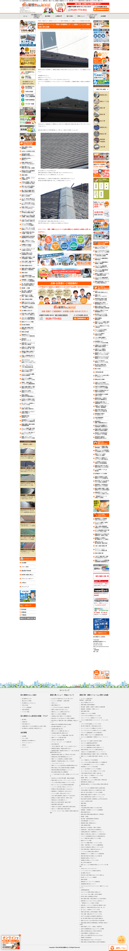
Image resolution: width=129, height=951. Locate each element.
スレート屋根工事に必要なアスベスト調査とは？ (28, 429)
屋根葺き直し (104, 127)
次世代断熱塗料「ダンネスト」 (99, 418)
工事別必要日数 (99, 372)
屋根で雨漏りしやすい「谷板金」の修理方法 (28, 307)
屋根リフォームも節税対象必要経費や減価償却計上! (102, 561)
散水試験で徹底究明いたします (58, 726)
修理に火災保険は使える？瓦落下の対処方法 (102, 391)
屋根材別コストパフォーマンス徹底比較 (28, 335)
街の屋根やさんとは (26, 698)
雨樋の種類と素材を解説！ (57, 804)
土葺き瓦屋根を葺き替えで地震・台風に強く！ (28, 233)
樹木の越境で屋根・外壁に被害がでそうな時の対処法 (102, 489)
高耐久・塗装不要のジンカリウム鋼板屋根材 (28, 383)
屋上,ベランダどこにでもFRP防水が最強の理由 (28, 212)
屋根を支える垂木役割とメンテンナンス (28, 391)
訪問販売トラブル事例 (101, 473)
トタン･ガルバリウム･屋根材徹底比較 (28, 366)
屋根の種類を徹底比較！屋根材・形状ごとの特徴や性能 (94, 754)
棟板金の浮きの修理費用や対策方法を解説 (28, 171)
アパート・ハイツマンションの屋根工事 (101, 550)
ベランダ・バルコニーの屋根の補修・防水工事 (62, 735)
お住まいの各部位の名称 (28, 151)
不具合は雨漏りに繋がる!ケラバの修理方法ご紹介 (28, 182)
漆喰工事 (102, 108)
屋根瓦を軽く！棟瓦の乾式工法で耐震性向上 (101, 399)
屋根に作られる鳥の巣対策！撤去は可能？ (61, 802)
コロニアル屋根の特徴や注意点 (100, 334)
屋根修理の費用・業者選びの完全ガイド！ (28, 155)
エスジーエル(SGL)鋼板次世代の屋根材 (28, 374)
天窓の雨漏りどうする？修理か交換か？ (28, 412)
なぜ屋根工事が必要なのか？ (101, 291)
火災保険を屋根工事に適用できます (59, 733)
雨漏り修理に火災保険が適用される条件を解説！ (101, 430)
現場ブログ (45, 20)
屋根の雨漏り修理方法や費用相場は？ (28, 395)
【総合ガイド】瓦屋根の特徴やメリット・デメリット (93, 751)
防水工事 (102, 121)
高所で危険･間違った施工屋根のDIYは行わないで (28, 387)
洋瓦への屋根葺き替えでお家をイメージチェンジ (28, 356)
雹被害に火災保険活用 (86, 937)
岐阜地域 (23, 609)
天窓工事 (102, 147)
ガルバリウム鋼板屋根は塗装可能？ (101, 259)
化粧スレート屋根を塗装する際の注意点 (100, 350)
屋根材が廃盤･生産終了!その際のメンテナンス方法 (93, 794)
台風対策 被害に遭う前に (57, 728)
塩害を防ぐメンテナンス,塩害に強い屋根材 (28, 343)
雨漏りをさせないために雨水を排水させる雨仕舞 (28, 303)
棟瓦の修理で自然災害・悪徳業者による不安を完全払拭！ (94, 799)
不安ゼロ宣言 (25, 705)
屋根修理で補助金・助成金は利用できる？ (101, 437)
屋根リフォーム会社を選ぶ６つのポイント (102, 376)
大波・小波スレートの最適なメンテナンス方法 (28, 241)
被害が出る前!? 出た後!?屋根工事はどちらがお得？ (102, 466)
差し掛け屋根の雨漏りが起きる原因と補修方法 (28, 284)
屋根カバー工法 (104, 101)
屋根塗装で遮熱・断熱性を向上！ (89, 823)
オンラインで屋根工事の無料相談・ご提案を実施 (101, 447)
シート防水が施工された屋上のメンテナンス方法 (28, 203)
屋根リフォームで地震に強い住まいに (60, 731)
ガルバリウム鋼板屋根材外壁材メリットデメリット (102, 278)
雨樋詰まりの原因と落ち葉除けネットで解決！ (102, 538)
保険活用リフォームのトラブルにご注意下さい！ (92, 900)
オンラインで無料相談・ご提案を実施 (60, 700)
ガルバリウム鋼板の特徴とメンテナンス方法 (28, 379)
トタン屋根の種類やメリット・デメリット (101, 338)
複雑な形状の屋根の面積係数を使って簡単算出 (28, 269)
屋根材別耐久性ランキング (26, 339)
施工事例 (47, 16)
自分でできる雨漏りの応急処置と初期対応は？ (101, 426)
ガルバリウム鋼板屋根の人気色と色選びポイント (92, 747)
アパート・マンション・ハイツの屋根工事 (61, 741)
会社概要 (103, 16)
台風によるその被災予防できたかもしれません (102, 383)
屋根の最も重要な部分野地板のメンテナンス (28, 328)
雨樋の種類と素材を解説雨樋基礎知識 (28, 425)
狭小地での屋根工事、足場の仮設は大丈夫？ (91, 726)
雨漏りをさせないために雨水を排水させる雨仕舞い (93, 920)
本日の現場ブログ (26, 724)
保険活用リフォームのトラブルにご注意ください (102, 493)
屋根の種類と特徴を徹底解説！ (27, 147)
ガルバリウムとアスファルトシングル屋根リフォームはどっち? (28, 361)
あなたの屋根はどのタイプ (87, 702)
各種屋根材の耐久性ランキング (88, 883)
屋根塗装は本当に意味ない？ (26, 159)
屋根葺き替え (104, 95)
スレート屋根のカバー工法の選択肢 (102, 326)
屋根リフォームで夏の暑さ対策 (58, 737)
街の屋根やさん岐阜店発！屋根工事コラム (32, 728)
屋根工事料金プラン (56, 705)
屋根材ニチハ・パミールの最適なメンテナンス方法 (102, 353)
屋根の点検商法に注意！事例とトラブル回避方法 (101, 477)
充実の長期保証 (25, 709)
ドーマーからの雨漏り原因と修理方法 (28, 408)
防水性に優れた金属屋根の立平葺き (89, 896)
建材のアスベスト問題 (28, 321)
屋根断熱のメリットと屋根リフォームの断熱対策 (28, 420)
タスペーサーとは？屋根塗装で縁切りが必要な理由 (93, 788)
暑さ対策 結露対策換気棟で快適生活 (27, 291)
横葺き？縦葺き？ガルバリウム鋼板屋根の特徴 (102, 274)
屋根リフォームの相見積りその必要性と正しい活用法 (102, 451)
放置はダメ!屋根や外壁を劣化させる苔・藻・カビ (28, 348)
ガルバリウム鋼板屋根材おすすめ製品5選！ (101, 270)
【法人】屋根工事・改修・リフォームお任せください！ (64, 746)
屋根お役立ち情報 (100, 379)
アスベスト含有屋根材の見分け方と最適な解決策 (28, 318)
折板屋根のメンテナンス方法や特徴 (89, 766)
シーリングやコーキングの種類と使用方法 (28, 249)
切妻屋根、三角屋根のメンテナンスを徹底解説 (28, 280)
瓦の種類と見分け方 (27, 310)
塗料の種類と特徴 (101, 576)
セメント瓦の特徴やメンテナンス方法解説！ (28, 224)
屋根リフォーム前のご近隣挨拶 (58, 714)
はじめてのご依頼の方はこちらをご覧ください (62, 698)
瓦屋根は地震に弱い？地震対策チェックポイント (102, 402)
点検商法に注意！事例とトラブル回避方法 (61, 716)
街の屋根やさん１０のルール (29, 703)
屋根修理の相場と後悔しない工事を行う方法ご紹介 (63, 754)
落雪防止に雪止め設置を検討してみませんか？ (62, 789)
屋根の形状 (25, 272)
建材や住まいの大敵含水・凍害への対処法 (28, 295)
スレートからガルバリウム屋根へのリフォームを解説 (102, 251)
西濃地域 (23, 612)
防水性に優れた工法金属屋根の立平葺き (27, 253)
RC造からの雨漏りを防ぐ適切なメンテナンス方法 (28, 400)
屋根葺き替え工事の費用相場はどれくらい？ (101, 303)
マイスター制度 (25, 711)
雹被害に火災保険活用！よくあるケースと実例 (101, 433)
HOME (39, 20)
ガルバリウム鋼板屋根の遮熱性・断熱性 (101, 263)
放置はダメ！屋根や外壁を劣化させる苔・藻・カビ (93, 907)
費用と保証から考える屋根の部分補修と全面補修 (62, 767)
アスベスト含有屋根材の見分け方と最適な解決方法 (93, 836)
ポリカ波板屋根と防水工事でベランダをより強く (102, 531)
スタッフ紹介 (25, 566)
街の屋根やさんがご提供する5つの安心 (36, 16)
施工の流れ (70, 16)
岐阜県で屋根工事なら (28, 574)
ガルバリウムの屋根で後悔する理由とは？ (28, 370)
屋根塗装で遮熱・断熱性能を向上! (101, 422)
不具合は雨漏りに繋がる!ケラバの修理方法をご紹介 (93, 790)
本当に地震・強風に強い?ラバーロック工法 (28, 262)
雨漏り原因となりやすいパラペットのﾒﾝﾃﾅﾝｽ (28, 207)
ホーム (25, 16)
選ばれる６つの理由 (26, 700)
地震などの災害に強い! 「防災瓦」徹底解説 (101, 406)
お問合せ (24, 582)
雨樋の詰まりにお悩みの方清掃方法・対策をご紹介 (102, 534)
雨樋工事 (102, 114)
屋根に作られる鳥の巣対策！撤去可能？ (101, 542)
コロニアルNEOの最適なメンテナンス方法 (101, 361)
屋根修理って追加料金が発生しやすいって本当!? (101, 485)
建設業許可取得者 (26, 570)
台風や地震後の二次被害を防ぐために (101, 395)
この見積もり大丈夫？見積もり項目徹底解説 (101, 462)
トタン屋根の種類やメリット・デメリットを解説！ (93, 764)
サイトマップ (25, 586)
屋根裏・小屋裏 (26, 288)
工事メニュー (81, 16)
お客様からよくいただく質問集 (88, 713)
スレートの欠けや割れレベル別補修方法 (101, 330)
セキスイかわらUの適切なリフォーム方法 (90, 715)
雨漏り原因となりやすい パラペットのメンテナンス (63, 780)
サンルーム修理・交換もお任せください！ (101, 523)
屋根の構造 (25, 175)
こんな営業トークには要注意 (101, 470)
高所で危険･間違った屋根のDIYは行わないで (91, 849)
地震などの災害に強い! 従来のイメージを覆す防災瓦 (93, 834)
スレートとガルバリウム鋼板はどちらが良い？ (101, 247)
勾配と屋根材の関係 (27, 299)
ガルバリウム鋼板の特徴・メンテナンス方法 (91, 842)
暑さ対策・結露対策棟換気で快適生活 (90, 818)
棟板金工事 (103, 134)
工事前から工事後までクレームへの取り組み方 (101, 458)
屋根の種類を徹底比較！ (98, 319)
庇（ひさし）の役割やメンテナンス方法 (28, 404)
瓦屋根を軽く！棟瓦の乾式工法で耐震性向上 (91, 829)
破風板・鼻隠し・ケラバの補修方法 (89, 777)
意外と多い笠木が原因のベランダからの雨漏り (28, 187)
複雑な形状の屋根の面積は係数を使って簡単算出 (92, 814)
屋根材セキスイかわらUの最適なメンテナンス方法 (102, 357)
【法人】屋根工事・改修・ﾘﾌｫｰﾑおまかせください (102, 557)
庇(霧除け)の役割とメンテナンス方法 (27, 245)
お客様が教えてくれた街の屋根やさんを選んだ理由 (34, 726)
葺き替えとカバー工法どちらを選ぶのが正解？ (101, 315)
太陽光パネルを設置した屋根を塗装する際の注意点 (63, 806)
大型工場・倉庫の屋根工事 (57, 739)
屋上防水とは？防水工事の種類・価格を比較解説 (28, 216)
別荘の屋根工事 (99, 553)
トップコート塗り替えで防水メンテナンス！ (28, 433)
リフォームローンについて (57, 763)
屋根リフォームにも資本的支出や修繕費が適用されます (64, 765)
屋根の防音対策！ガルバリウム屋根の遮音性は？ (102, 282)
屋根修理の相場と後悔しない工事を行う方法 (101, 299)
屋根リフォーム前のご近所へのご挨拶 (100, 454)
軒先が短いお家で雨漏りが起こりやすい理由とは (28, 314)
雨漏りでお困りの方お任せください (59, 709)
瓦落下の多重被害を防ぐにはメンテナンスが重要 (101, 387)
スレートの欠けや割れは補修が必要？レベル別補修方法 (94, 762)
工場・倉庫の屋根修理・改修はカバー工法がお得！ (102, 527)
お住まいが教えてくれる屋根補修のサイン (101, 311)
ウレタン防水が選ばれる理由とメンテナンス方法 (28, 199)
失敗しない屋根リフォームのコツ (101, 295)
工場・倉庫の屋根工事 (101, 546)
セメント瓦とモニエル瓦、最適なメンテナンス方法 (93, 771)
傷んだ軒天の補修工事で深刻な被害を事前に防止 (28, 191)
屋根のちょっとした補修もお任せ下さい (60, 711)
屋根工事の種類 (101, 89)
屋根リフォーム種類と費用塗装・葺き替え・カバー (102, 322)
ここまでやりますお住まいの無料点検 (92, 16)
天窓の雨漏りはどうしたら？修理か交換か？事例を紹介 (94, 779)
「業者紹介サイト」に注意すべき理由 (101, 497)
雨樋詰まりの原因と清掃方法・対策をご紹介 (61, 797)
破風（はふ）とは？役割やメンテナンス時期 (28, 437)
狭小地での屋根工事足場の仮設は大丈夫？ (101, 365)
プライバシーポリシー (28, 578)
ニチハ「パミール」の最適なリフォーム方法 (91, 717)
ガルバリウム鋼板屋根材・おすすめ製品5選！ (91, 732)
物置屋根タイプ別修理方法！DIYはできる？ (101, 519)
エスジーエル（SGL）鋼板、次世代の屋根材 (91, 894)
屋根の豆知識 (25, 331)
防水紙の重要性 (26, 324)
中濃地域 (23, 615)
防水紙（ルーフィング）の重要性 (89, 877)
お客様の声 (59, 16)
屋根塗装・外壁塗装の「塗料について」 (90, 709)
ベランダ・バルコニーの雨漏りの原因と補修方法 (28, 220)
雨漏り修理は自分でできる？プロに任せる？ (28, 163)
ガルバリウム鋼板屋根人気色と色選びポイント (101, 266)
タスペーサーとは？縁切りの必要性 (27, 195)
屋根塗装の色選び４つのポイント (100, 414)
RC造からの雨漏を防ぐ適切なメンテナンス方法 (92, 847)
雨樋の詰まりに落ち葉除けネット (59, 800)
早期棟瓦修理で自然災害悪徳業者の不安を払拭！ (28, 237)
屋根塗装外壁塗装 (102, 140)
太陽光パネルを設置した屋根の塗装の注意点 (101, 346)
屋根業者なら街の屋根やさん (29, 740)
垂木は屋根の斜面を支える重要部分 (59, 772)
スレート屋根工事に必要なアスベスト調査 (91, 838)
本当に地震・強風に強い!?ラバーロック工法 (91, 914)
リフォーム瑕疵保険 (26, 707)
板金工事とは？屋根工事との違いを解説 (28, 167)
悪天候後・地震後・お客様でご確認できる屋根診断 (93, 706)
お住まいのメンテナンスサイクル (89, 868)
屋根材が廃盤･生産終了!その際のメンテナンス (28, 352)
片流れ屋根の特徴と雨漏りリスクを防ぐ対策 (28, 276)
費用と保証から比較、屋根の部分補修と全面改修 (102, 307)
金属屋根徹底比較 (85, 889)
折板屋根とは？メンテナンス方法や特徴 (101, 342)
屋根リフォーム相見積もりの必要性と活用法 (61, 758)
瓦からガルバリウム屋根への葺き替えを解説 (101, 255)
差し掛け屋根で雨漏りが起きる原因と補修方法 (92, 918)
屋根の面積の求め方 (27, 265)
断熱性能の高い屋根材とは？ (26, 416)
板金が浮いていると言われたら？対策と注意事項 (102, 481)
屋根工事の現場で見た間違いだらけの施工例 (101, 410)
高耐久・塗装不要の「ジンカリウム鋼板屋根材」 (92, 845)
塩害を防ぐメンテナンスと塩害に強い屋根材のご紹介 (93, 905)
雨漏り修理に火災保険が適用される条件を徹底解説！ (93, 942)
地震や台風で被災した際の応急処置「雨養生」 (28, 258)
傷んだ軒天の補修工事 (86, 862)
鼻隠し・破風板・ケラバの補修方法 (28, 178)
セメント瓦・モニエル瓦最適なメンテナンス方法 (28, 228)
